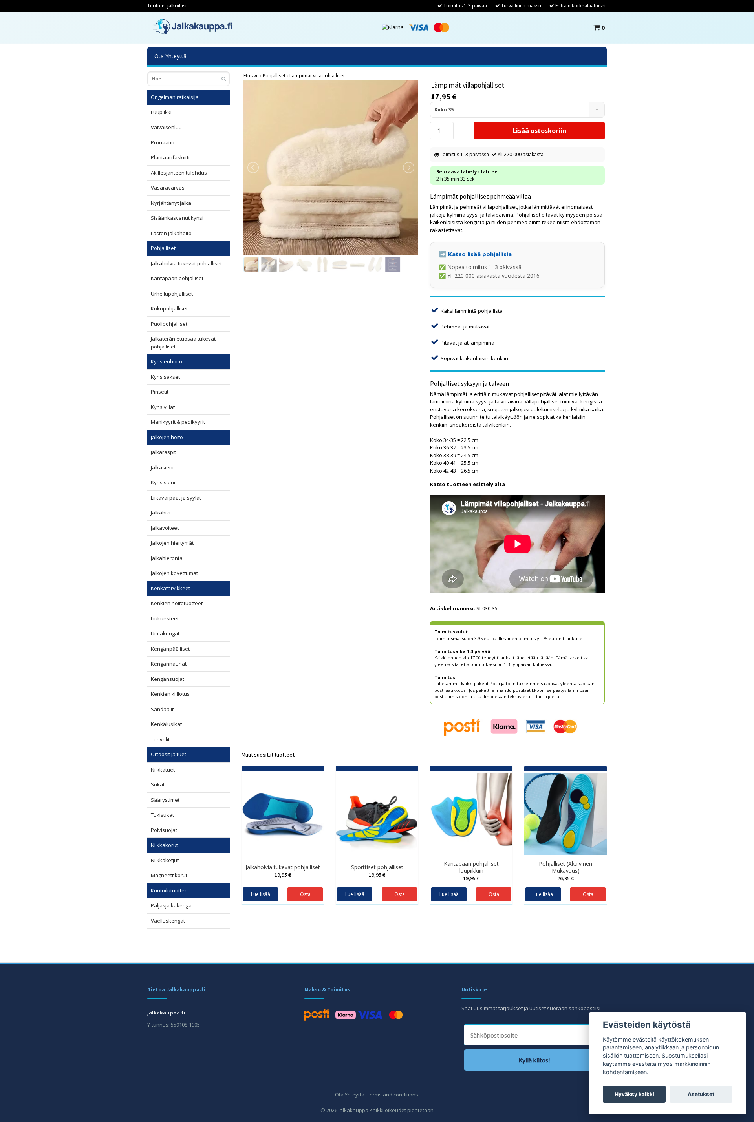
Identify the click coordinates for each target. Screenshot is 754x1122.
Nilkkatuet (163, 769)
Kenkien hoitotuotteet (177, 603)
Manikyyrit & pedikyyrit (178, 421)
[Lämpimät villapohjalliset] (330, 167)
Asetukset (701, 1094)
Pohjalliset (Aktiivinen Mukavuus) (565, 867)
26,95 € (565, 878)
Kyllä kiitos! (534, 1060)
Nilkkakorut (164, 844)
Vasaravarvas (168, 187)
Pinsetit (159, 391)
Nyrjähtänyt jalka (171, 202)
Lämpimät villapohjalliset (317, 75)
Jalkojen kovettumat (174, 573)
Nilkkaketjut (165, 860)
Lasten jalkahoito (171, 233)
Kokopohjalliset (169, 308)
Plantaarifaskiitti (170, 157)
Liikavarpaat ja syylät (176, 497)
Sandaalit (162, 709)
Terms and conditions (392, 1094)
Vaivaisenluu (166, 127)
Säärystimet (165, 799)
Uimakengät (165, 633)
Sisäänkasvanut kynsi (177, 217)
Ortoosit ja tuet (168, 754)
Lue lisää (260, 894)
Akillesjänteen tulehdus (179, 172)
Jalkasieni (162, 467)
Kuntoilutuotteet (170, 890)
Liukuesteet (165, 618)
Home (251, 75)
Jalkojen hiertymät (172, 542)
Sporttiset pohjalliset (377, 867)
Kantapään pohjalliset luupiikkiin (471, 867)
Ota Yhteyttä (170, 56)
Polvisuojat (164, 830)
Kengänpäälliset (170, 648)
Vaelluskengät (168, 920)
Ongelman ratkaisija (175, 96)
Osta (305, 894)
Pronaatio (162, 142)
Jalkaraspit (163, 452)
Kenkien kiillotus (170, 693)
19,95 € (283, 874)
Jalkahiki (160, 512)
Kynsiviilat (163, 406)
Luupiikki (161, 112)
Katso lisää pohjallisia (480, 254)
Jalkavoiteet (165, 527)
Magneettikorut (169, 875)
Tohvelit (160, 739)
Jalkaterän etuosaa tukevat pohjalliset (183, 342)
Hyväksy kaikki (634, 1094)
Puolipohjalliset (169, 323)
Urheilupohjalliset (172, 293)
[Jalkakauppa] (192, 26)
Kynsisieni (163, 482)
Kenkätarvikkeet (170, 588)
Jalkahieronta (167, 558)
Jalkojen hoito (167, 437)
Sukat (158, 784)
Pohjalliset (163, 248)
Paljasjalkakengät (172, 905)
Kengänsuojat (167, 678)
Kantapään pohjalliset (177, 278)
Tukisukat (162, 814)
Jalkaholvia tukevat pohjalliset (186, 263)
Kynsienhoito (166, 361)
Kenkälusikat (166, 724)
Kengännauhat (169, 663)
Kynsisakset (165, 376)
